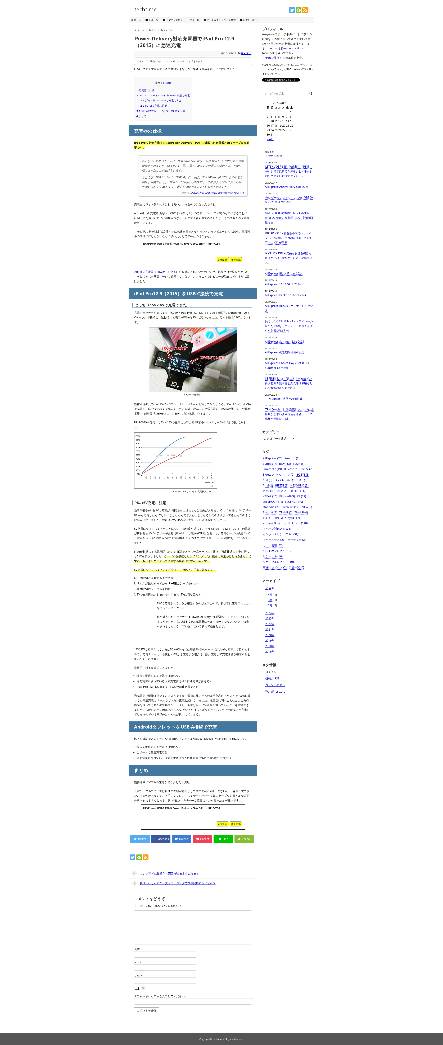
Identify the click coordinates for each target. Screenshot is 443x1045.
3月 (270, 600)
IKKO (268, 491)
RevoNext (289, 507)
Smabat (270, 512)
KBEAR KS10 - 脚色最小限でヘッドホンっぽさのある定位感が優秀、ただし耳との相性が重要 (289, 237)
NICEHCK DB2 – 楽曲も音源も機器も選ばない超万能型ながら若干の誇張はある (289, 257)
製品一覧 (296, 567)
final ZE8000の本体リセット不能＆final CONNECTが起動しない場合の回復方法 (289, 217)
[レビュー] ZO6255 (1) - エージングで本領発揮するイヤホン (178, 883)
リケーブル (273, 556)
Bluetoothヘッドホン (278, 474)
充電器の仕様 (145, 90)
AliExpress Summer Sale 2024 (284, 341)
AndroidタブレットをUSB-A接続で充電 (160, 111)
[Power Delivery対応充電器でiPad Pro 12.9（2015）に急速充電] (181, 839)
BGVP (285, 464)
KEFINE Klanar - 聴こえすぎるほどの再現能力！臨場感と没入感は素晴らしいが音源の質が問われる (289, 383)
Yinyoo (292, 518)
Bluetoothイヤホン (298, 469)
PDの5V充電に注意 (154, 105)
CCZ (279, 480)
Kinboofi (287, 496)
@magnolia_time (292, 48)
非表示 (166, 82)
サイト (138, 975)
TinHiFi (301, 512)
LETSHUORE (273, 502)
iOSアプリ (284, 491)
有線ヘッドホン (275, 567)
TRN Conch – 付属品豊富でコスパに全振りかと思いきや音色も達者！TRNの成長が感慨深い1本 (289, 414)
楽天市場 (236, 259)
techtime (145, 9)
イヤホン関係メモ (274, 58)
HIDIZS (281, 485)
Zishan (269, 523)
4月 (270, 595)
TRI (267, 518)
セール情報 (273, 545)
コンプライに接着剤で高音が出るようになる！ (169, 873)
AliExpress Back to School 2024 (285, 295)
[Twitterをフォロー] (292, 10)
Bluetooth (272, 469)
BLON (299, 464)
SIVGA (306, 507)
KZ (301, 496)
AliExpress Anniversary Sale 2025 (287, 187)
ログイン (271, 672)
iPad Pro (246, 53)
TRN (278, 518)
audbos (270, 464)
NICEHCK (294, 502)
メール (138, 962)
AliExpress (272, 458)
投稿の (272, 678)
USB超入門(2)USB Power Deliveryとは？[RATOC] (217, 193)
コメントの (275, 685)
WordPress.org (275, 691)
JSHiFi (300, 491)
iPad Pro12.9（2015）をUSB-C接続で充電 (163, 95)
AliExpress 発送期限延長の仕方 (285, 352)
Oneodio (271, 507)
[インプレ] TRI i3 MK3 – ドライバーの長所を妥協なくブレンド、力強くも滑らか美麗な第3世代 (289, 326)
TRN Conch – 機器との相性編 (283, 399)
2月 (270, 605)
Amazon (291, 458)
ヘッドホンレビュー (277, 551)
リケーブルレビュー (278, 562)
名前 (137, 949)
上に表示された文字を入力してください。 (160, 996)
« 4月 (270, 139)
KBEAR (270, 496)
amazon (223, 259)
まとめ (141, 116)
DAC (290, 480)
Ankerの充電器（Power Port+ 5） (156, 272)
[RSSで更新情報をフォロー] (305, 10)
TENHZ (285, 512)
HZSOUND (299, 485)
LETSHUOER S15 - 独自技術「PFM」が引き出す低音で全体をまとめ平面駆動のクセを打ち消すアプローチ (289, 171)
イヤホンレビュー (293, 523)
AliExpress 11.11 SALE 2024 (283, 284)
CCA (267, 480)
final (268, 485)
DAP (302, 480)
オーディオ (297, 540)
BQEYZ (302, 474)
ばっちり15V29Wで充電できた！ (162, 100)
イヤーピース (274, 540)
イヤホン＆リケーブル (280, 534)
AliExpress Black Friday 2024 (283, 273)
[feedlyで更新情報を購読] (298, 10)
